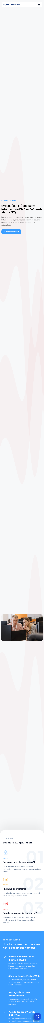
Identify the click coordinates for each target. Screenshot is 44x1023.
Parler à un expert (12, 232)
